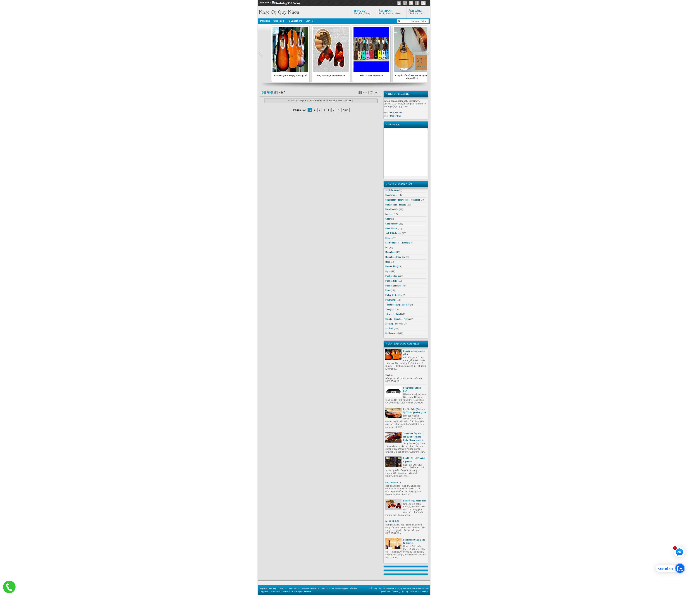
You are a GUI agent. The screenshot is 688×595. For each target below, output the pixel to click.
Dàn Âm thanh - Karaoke (395, 204)
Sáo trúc (389, 375)
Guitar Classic (391, 228)
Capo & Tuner (391, 194)
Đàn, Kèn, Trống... (363, 12)
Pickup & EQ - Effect (393, 295)
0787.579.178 (395, 115)
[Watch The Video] (399, 3)
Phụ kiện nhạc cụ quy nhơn (331, 75)
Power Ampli (390, 299)
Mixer (387, 261)
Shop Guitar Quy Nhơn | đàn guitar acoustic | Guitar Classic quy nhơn (413, 436)
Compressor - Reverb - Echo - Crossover (402, 199)
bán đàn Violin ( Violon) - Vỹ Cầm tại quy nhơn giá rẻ (414, 411)
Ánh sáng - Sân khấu (394, 323)
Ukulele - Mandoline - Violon (397, 318)
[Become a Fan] (417, 3)
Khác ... (388, 237)
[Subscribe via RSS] (423, 3)
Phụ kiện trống (391, 280)
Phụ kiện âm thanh (393, 285)
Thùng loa (389, 309)
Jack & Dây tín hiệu (393, 233)
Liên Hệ (310, 21)
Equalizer (389, 214)
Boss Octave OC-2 (393, 482)
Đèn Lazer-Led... (416, 12)
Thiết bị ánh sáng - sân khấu (397, 304)
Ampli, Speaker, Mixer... (390, 12)
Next (345, 109)
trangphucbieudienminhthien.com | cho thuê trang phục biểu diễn (329, 588)
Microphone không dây (395, 256)
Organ (388, 271)
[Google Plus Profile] (405, 3)
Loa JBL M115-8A (392, 521)
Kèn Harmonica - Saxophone (397, 242)
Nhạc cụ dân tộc (392, 266)
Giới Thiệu (278, 21)
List (375, 93)
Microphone (390, 252)
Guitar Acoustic (391, 223)
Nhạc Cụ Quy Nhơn (279, 12)
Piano (387, 290)
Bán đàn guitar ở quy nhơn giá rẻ (290, 75)
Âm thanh (389, 328)
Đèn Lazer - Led (392, 333)
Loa (386, 247)
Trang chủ (265, 21)
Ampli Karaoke (391, 190)
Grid (365, 93)
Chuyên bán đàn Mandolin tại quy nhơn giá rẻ (412, 76)
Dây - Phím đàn (391, 209)
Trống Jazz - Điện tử (393, 314)
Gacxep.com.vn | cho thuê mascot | (285, 588)
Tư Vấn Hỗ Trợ (294, 21)
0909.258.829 (396, 112)
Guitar (388, 218)
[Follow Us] (411, 3)
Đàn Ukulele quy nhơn (371, 75)
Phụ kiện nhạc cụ (392, 275)
